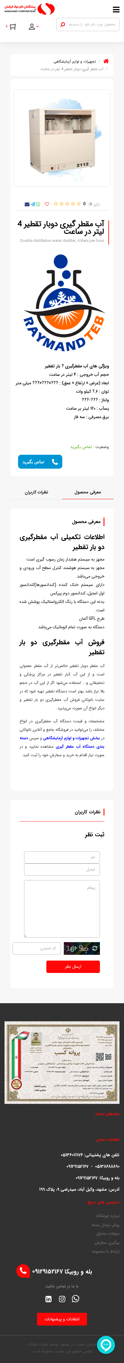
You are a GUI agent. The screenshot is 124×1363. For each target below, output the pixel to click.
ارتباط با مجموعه (105, 1252)
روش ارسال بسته (105, 1225)
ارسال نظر (73, 966)
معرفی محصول (87, 492)
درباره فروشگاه (107, 1216)
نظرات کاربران (36, 492)
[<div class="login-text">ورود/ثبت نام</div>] (37, 27)
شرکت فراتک (38, 1344)
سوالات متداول (107, 1234)
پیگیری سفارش (107, 1243)
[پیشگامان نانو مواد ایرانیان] (46, 9)
